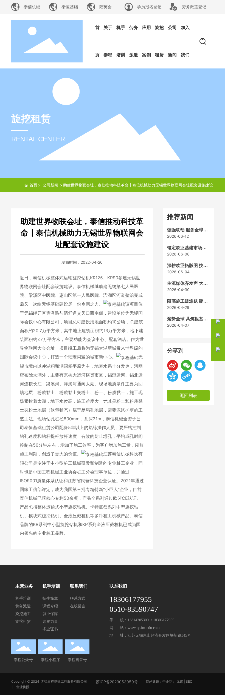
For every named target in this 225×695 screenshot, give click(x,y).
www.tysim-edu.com (144, 628)
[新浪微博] (172, 365)
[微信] (186, 365)
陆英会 (105, 7)
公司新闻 (50, 185)
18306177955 (131, 599)
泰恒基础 (69, 7)
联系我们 (118, 586)
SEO (189, 681)
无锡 (179, 681)
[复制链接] (186, 376)
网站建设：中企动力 (161, 681)
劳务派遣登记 (194, 7)
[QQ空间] (172, 376)
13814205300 (139, 620)
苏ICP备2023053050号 (117, 681)
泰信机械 (32, 7)
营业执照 (22, 687)
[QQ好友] (200, 365)
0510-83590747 (133, 609)
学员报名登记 (149, 7)
